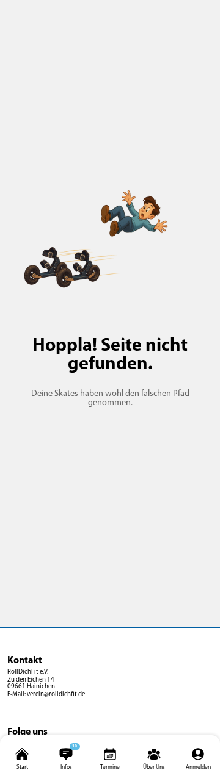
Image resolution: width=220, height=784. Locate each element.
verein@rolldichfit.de (56, 694)
